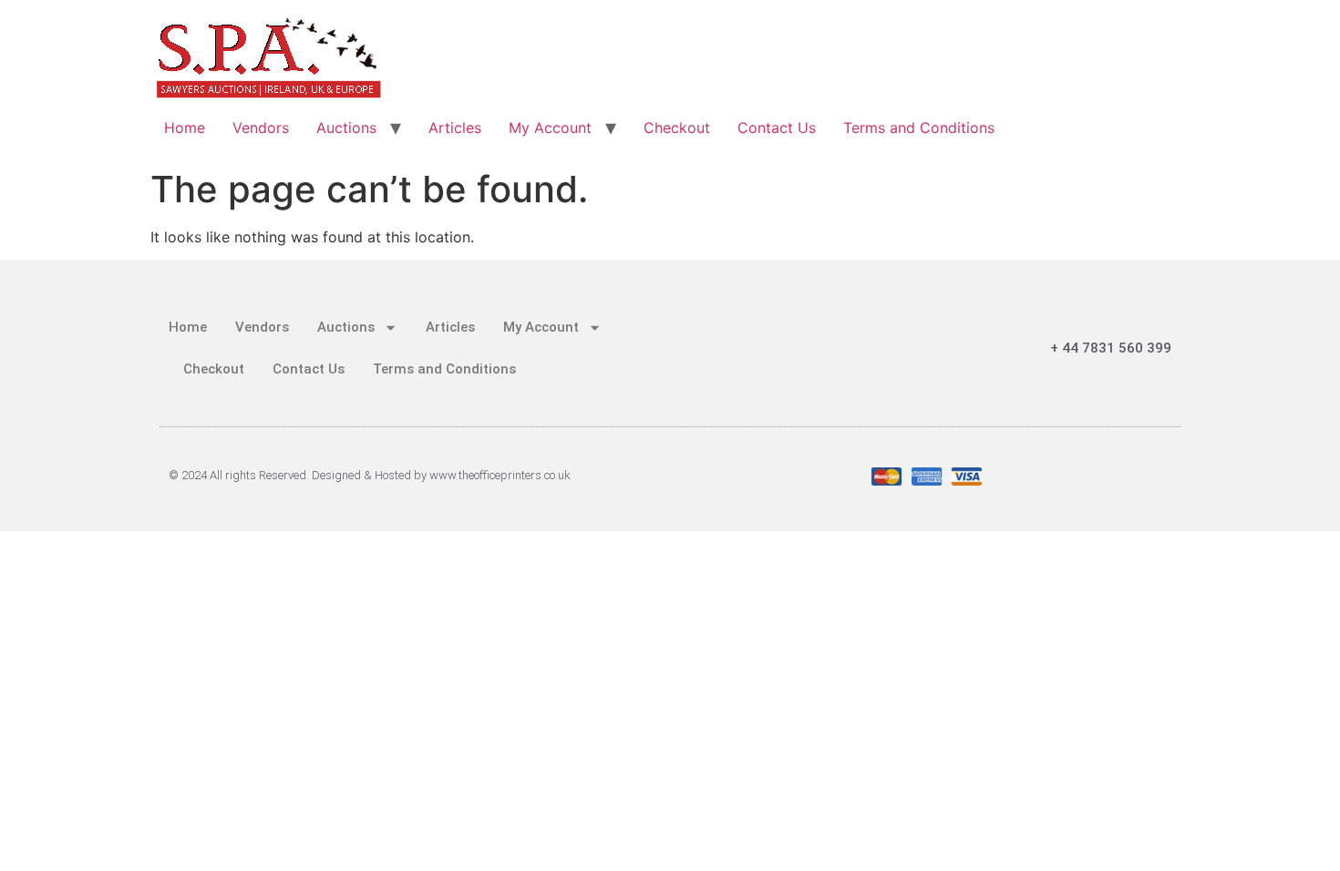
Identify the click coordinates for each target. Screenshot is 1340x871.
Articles (454, 127)
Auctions (346, 127)
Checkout (677, 127)
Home (184, 127)
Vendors (260, 127)
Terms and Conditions (919, 127)
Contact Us (776, 127)
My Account (550, 127)
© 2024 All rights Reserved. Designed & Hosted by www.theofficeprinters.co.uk (370, 475)
